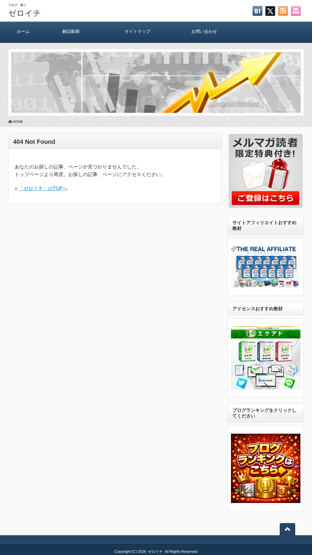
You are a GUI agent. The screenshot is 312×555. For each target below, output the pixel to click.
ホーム (23, 31)
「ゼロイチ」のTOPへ (43, 188)
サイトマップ (137, 31)
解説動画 (71, 31)
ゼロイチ (24, 13)
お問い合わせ (204, 31)
